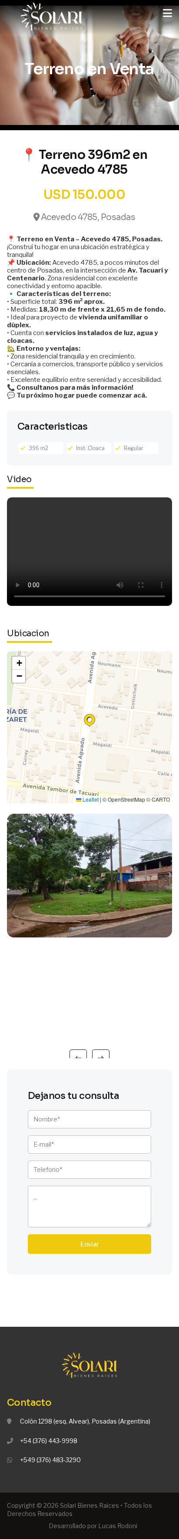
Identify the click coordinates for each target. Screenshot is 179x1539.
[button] (89, 720)
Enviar (89, 1244)
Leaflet (90, 799)
